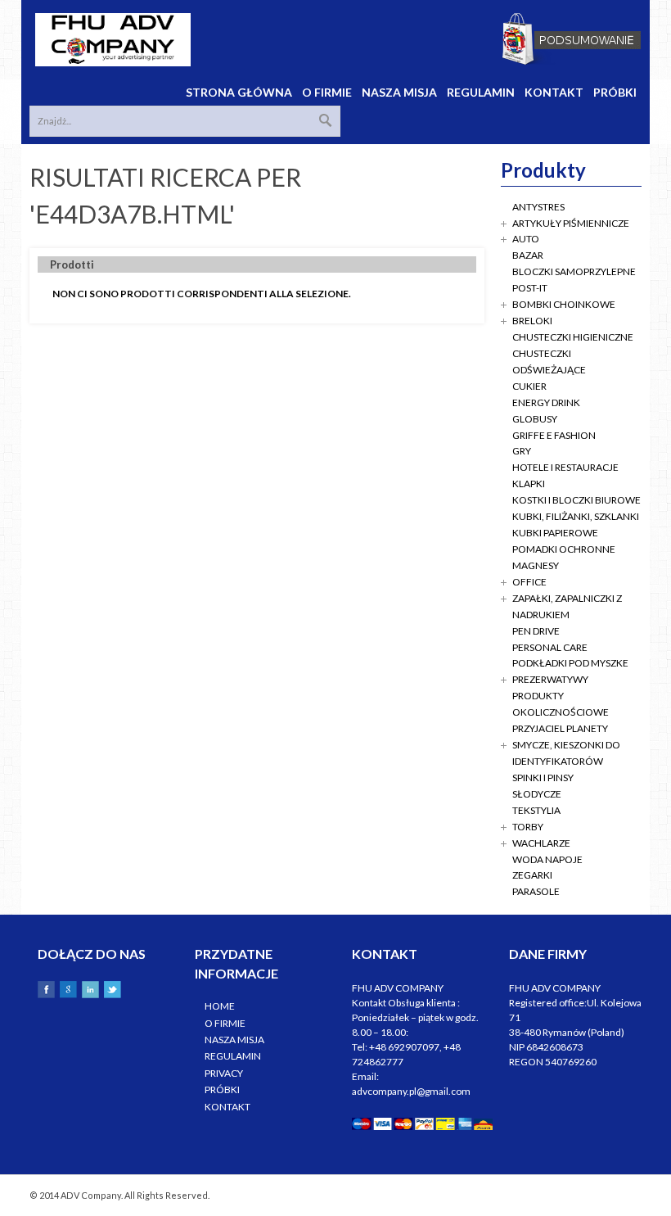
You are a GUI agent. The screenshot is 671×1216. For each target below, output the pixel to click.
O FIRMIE (225, 1023)
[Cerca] (325, 120)
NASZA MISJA (234, 1039)
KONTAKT (227, 1107)
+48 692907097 (404, 1047)
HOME (220, 1006)
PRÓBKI (222, 1089)
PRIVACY (224, 1073)
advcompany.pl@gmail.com (411, 1091)
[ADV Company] (113, 39)
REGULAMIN (233, 1056)
